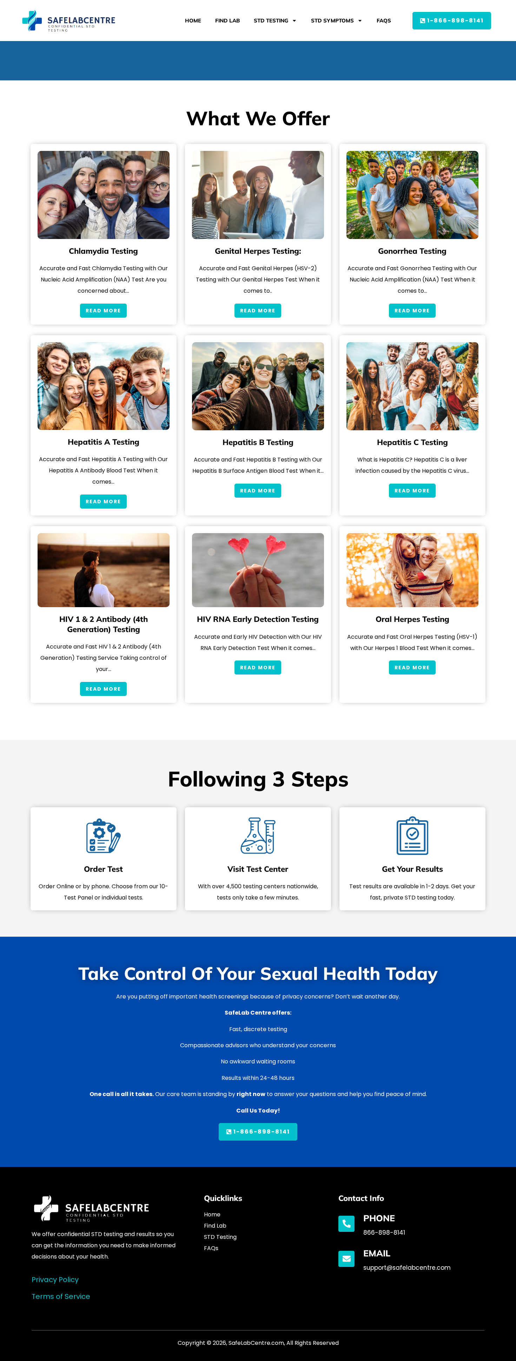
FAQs (384, 20)
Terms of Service (61, 1296)
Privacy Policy (55, 1279)
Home (193, 20)
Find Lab (227, 20)
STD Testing (271, 20)
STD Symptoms (332, 20)
